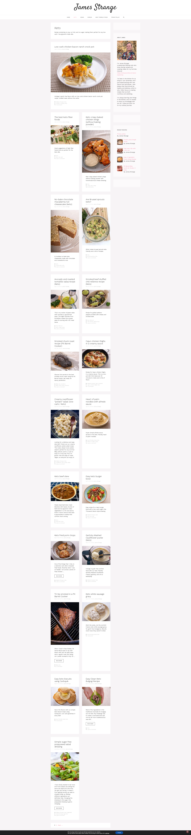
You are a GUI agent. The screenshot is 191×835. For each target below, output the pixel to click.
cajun (88, 384)
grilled (95, 321)
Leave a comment (60, 158)
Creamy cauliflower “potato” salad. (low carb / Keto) (63, 401)
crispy (88, 185)
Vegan (82, 17)
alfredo (89, 441)
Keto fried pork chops (64, 535)
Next (60, 825)
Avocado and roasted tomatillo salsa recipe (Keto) (64, 281)
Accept (119, 832)
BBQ (57, 384)
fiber (57, 157)
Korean (90, 17)
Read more (59, 576)
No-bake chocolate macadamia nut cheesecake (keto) (63, 201)
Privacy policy (115, 17)
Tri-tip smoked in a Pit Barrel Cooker (64, 595)
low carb (92, 516)
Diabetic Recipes (60, 101)
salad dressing (59, 813)
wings (94, 185)
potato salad (67, 462)
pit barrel (67, 385)
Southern (63, 384)
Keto (75, 17)
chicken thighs (93, 384)
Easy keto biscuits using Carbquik (62, 680)
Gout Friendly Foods (102, 17)
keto (66, 103)
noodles (93, 441)
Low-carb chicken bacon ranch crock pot (74, 47)
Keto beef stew (61, 476)
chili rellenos (90, 321)
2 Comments (59, 104)
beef (57, 521)
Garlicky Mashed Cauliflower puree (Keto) (94, 537)
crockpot (62, 103)
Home (68, 17)
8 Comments (90, 187)
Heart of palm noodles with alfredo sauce (96, 401)
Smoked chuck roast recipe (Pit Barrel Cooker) (64, 343)
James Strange (95, 7)
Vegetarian (69, 812)
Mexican (60, 325)
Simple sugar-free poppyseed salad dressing (62, 744)
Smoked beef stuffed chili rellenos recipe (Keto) (96, 281)
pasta (97, 441)
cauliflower (58, 462)
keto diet (61, 157)
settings (107, 833)
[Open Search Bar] (123, 17)
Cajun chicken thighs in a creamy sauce (95, 342)
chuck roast (61, 385)
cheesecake (59, 265)
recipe (60, 327)
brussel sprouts (91, 256)
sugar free (65, 813)
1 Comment (90, 635)
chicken (58, 103)
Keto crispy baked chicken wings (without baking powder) (94, 121)
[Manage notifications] (187, 832)
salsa (63, 327)
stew (62, 521)
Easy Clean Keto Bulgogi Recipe (93, 680)
